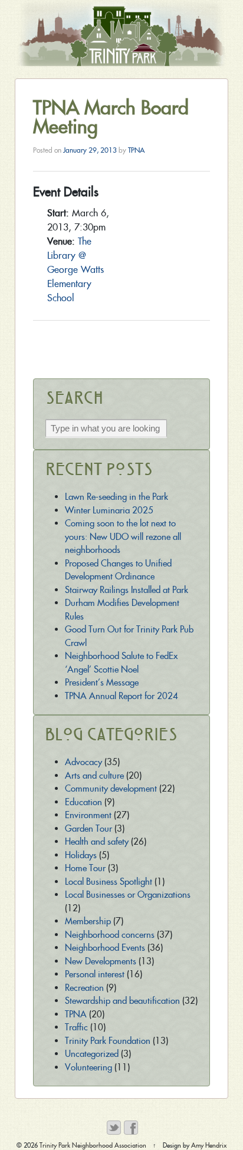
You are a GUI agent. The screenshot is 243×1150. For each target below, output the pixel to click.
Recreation (84, 987)
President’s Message (102, 682)
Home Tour (85, 868)
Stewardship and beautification (122, 1000)
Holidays (81, 855)
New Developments (100, 961)
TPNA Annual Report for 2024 (121, 695)
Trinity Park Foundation (107, 1040)
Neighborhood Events (105, 947)
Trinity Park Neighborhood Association (93, 1145)
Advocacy (83, 761)
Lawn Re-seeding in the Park (116, 496)
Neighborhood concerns (110, 934)
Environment (88, 815)
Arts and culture (94, 775)
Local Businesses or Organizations (128, 894)
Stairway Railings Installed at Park (126, 589)
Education (83, 802)
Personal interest (94, 974)
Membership (88, 921)
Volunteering (88, 1067)
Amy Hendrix (208, 1145)
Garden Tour (88, 828)
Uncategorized (92, 1053)
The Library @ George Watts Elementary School (75, 269)
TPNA (136, 150)
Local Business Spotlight (108, 881)
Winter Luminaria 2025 (109, 510)
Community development (111, 788)
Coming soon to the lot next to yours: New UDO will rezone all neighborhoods (123, 536)
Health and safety (97, 841)
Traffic (76, 1027)
